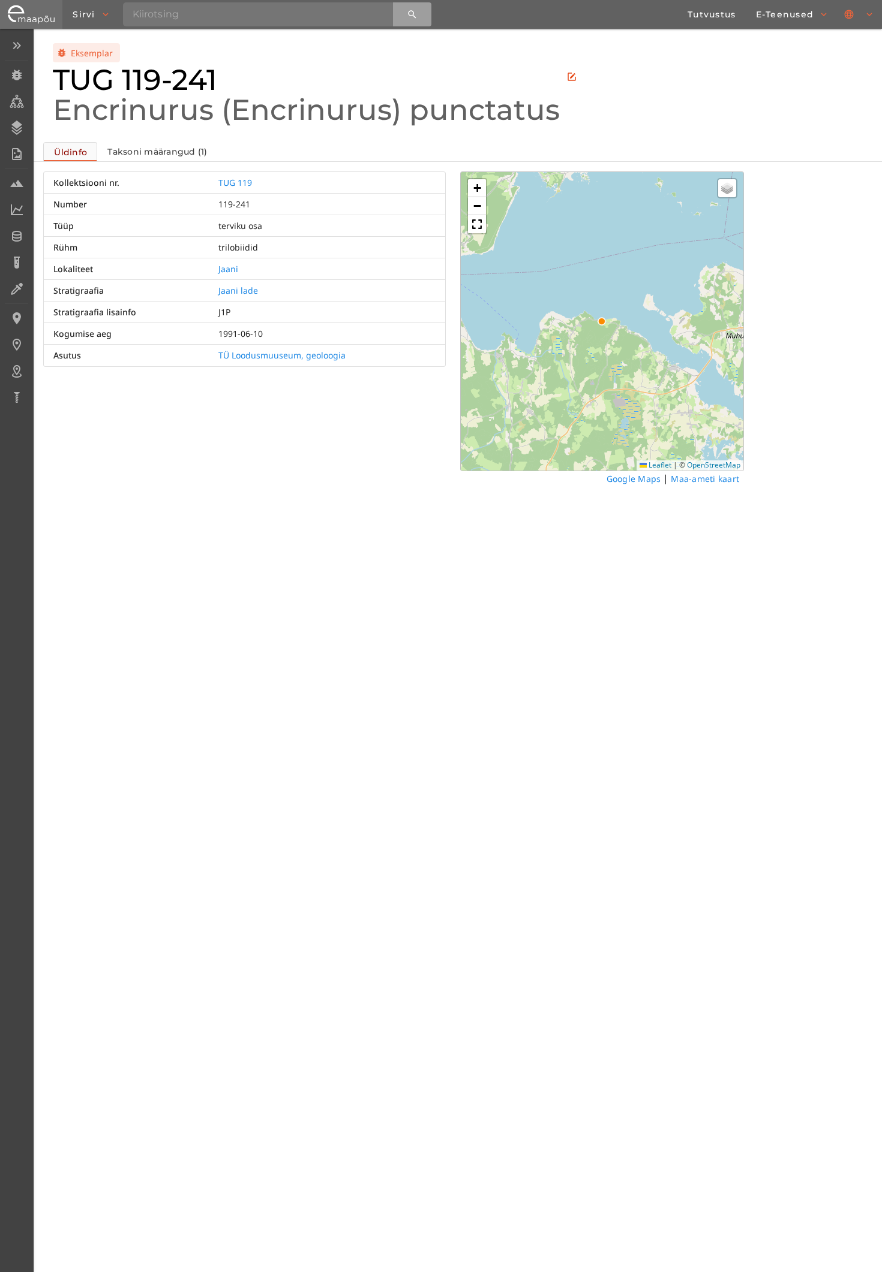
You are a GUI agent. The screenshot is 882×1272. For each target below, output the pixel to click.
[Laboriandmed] (16, 210)
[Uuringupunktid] (16, 345)
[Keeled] (859, 14)
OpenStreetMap (713, 465)
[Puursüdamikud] (16, 397)
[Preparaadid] (16, 289)
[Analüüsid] (16, 263)
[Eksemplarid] (16, 75)
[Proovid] (16, 183)
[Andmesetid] (16, 236)
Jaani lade (238, 290)
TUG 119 (235, 182)
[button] (477, 188)
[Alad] (16, 371)
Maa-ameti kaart (705, 478)
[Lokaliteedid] (16, 318)
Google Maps (634, 478)
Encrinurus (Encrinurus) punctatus (306, 109)
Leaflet (659, 465)
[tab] (70, 151)
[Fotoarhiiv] (16, 154)
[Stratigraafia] (16, 128)
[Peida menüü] (16, 46)
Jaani (228, 269)
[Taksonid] (16, 101)
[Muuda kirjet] (572, 77)
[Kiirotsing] (412, 14)
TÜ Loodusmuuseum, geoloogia (282, 355)
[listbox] (16, 223)
